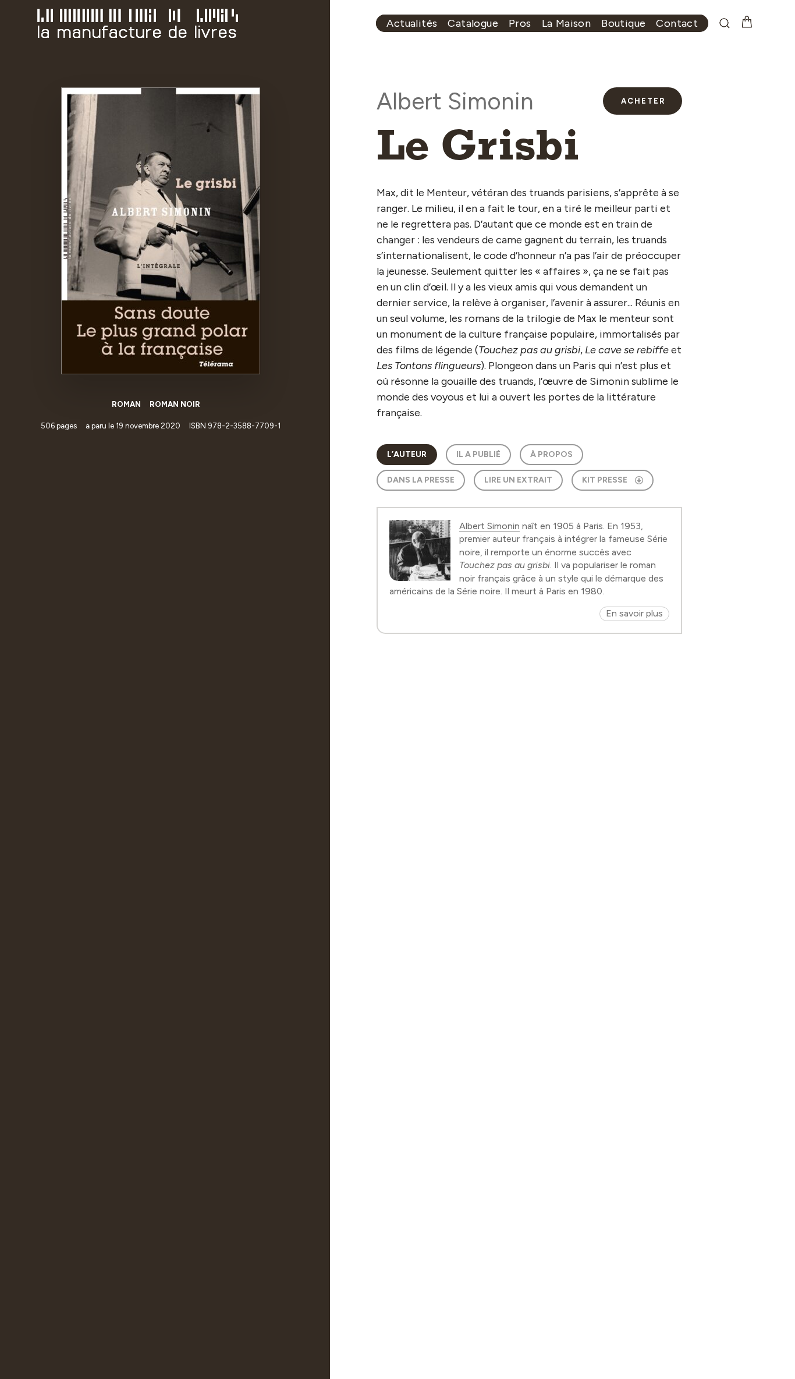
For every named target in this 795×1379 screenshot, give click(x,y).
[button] (730, 23)
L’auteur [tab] (407, 454)
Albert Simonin (455, 101)
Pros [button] (520, 23)
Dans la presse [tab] (421, 480)
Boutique (623, 23)
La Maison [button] (566, 23)
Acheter (643, 101)
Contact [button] (677, 23)
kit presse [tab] (604, 480)
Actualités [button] (411, 23)
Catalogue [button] (473, 23)
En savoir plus (634, 613)
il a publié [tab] (478, 454)
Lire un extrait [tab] (518, 480)
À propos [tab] (551, 454)
